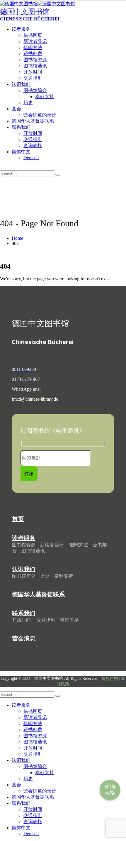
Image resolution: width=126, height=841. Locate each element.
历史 (28, 102)
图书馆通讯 (35, 65)
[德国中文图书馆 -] (37, 3)
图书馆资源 (35, 59)
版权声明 (110, 678)
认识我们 (21, 84)
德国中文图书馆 (24, 11)
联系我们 (21, 127)
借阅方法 (32, 47)
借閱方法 (78, 544)
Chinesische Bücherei (29, 18)
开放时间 (32, 71)
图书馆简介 (35, 90)
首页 (18, 519)
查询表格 (109, 790)
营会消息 (23, 638)
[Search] (57, 175)
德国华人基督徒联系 (33, 121)
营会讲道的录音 (39, 114)
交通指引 (32, 78)
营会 (16, 108)
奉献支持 (44, 96)
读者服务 (21, 29)
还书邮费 (32, 53)
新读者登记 (35, 41)
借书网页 (32, 35)
